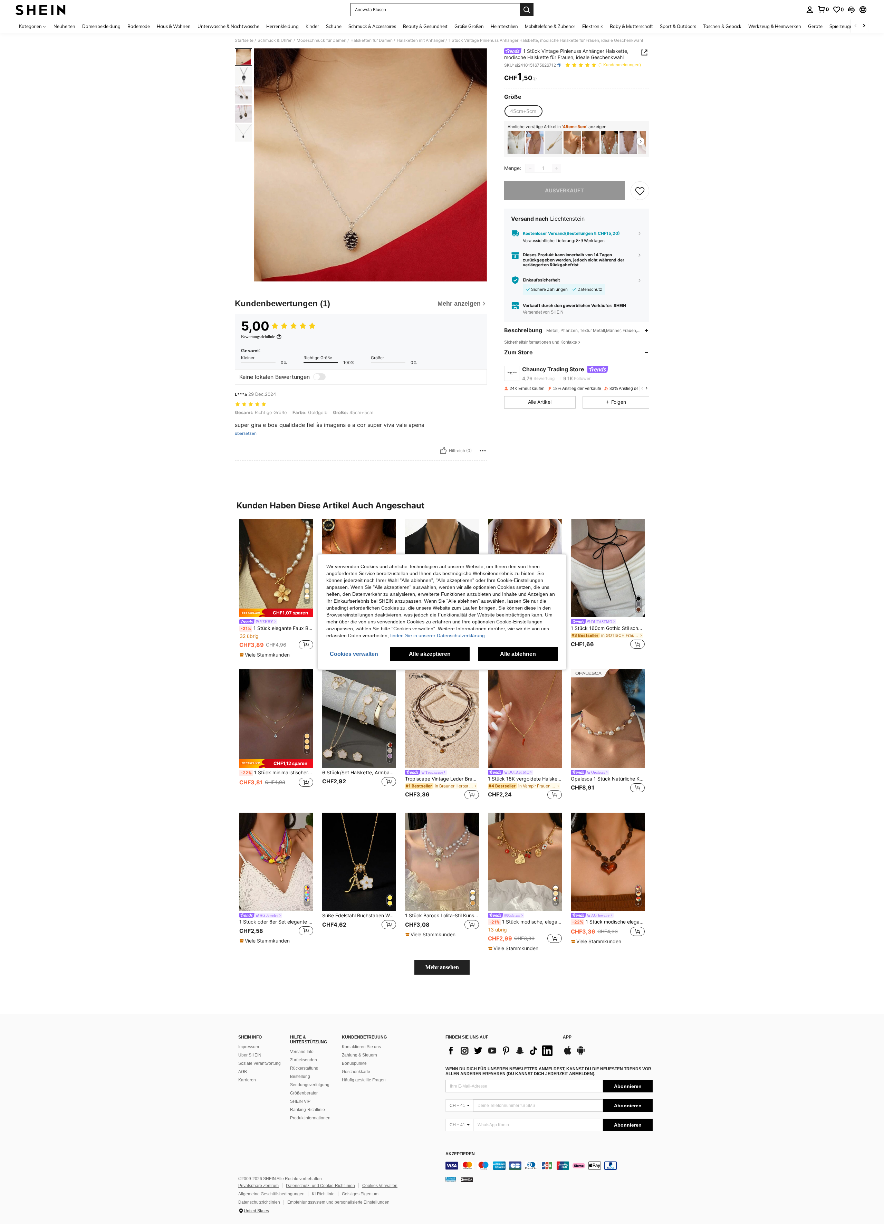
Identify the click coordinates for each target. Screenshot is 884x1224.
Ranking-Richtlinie (307, 1109)
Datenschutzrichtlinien (259, 1202)
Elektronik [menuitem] (592, 26)
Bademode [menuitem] (138, 26)
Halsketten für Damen (371, 40)
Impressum (248, 1046)
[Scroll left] (855, 26)
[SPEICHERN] (640, 190)
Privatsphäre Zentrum (258, 1185)
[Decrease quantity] (530, 168)
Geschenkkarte (356, 1071)
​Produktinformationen (310, 1118)
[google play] (581, 1053)
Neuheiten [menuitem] (64, 26)
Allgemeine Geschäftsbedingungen (271, 1194)
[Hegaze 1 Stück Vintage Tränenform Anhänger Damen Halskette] (535, 142)
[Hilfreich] (443, 451)
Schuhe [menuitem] (334, 26)
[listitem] (516, 142)
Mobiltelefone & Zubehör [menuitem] (550, 26)
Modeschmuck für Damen (321, 40)
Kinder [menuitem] (312, 26)
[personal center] (810, 10)
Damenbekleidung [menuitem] (101, 26)
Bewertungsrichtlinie (258, 336)
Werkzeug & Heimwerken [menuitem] (774, 26)
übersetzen (246, 433)
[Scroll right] (864, 26)
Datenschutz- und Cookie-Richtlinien (320, 1185)
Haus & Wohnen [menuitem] (174, 26)
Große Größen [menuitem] (469, 26)
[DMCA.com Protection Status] (467, 1179)
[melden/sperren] (483, 451)
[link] (823, 9)
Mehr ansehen (442, 967)
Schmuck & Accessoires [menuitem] (372, 26)
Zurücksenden (303, 1060)
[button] (851, 10)
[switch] (319, 376)
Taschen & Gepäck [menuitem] (722, 26)
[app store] (568, 1053)
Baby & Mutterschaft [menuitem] (631, 26)
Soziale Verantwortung (259, 1063)
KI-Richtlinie (323, 1194)
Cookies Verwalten (379, 1185)
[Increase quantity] (556, 168)
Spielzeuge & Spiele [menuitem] (849, 26)
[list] (500, 1050)
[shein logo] (41, 9)
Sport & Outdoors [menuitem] (678, 26)
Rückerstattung (304, 1068)
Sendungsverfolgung (309, 1084)
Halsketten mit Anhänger (420, 40)
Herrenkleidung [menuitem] (282, 26)
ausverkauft (564, 190)
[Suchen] (527, 9)
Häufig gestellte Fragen (364, 1080)
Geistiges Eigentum (360, 1194)
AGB (242, 1071)
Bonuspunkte (354, 1063)
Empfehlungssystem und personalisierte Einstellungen (338, 1202)
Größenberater (304, 1093)
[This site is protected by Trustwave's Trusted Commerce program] (450, 1179)
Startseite (244, 40)
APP (567, 1037)
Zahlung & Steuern (359, 1055)
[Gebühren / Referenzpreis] (535, 78)
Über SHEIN (249, 1055)
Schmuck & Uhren (275, 40)
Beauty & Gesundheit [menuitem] (425, 26)
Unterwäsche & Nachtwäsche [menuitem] (228, 26)
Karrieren (247, 1080)
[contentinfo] (549, 1165)
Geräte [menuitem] (815, 26)
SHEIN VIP (300, 1101)
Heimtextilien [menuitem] (504, 26)
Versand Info (302, 1051)
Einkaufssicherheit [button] (541, 280)
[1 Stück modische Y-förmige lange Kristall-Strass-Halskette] (628, 142)
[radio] (523, 111)
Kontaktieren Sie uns (361, 1046)
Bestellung (300, 1076)
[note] (276, 613)
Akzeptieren (460, 1154)
